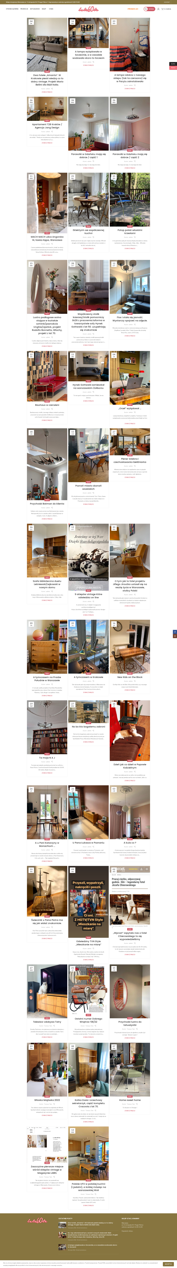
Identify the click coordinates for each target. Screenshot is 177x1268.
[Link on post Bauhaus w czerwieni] (47, 376)
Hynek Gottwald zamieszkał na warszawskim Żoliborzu (88, 386)
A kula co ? (130, 842)
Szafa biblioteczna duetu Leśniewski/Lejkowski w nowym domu (47, 584)
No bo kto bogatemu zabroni (88, 726)
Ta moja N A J (47, 757)
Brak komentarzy (82, 1228)
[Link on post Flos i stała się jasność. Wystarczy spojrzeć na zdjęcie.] (130, 287)
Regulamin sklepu (127, 1231)
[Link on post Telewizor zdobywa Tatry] (47, 991)
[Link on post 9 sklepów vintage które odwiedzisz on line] (88, 557)
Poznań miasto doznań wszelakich (88, 487)
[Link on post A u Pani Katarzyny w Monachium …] (47, 812)
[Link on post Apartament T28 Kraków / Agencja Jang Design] (47, 109)
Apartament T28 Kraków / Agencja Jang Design (47, 126)
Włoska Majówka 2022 (47, 1100)
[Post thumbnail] (62, 1225)
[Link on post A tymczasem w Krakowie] (88, 647)
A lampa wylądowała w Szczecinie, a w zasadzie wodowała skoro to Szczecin (88, 55)
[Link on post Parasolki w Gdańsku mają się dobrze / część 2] (130, 124)
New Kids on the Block (129, 677)
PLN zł (172, 68)
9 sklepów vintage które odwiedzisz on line (88, 596)
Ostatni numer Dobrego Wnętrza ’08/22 (88, 1020)
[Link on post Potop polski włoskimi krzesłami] (130, 200)
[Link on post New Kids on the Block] (130, 647)
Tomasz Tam (48, 1026)
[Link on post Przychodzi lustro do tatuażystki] (130, 991)
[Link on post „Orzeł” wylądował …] (130, 378)
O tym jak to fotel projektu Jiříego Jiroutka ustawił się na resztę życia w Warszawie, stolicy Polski (130, 586)
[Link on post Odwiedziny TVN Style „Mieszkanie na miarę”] (88, 902)
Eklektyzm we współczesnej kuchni (88, 232)
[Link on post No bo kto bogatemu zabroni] (88, 711)
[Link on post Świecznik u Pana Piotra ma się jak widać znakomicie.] (47, 891)
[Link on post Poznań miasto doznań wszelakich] (88, 455)
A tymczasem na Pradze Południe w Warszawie (47, 679)
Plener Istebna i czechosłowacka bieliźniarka (130, 460)
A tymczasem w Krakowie (88, 677)
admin (48, 89)
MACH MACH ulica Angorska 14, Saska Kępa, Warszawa (47, 238)
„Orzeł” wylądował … (130, 408)
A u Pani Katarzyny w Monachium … (47, 844)
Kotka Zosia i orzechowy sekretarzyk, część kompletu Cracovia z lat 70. (88, 1103)
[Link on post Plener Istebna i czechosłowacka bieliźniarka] (130, 441)
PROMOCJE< (133, 9)
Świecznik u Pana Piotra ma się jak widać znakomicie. (47, 921)
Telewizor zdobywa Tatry (47, 1021)
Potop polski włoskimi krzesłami (130, 232)
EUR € (172, 64)
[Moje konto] (158, 9)
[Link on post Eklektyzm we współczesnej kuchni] (88, 200)
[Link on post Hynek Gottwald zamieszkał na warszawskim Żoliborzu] (88, 366)
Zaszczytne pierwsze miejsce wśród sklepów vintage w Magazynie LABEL (47, 1170)
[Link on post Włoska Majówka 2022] (47, 1070)
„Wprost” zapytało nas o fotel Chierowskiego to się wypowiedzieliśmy (130, 936)
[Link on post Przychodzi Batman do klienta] (47, 464)
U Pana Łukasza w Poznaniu (88, 842)
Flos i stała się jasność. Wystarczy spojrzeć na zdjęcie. (130, 319)
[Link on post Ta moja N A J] (47, 727)
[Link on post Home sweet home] (130, 1070)
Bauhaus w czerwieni (47, 405)
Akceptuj (168, 1264)
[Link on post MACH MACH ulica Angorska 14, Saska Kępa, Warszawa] (47, 203)
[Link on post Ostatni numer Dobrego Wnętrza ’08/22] (88, 989)
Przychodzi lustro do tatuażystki (129, 1023)
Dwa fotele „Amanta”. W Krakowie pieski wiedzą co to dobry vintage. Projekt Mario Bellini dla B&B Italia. (47, 80)
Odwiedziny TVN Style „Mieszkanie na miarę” (88, 943)
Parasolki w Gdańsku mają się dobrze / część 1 (88, 156)
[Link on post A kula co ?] (130, 812)
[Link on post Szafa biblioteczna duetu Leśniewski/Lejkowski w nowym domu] (47, 551)
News (47, 71)
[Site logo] (88, 9)
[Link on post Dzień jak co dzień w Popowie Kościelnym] (130, 730)
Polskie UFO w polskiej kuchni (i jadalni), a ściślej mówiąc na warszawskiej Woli (88, 1187)
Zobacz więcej (47, 92)
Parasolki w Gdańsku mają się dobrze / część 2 (130, 156)
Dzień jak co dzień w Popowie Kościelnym (130, 766)
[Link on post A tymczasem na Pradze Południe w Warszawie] (47, 647)
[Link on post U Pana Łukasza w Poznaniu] (88, 812)
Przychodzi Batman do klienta (47, 503)
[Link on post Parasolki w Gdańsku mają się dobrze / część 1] (88, 124)
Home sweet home (130, 1100)
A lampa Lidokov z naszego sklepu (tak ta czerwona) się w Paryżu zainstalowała (129, 78)
